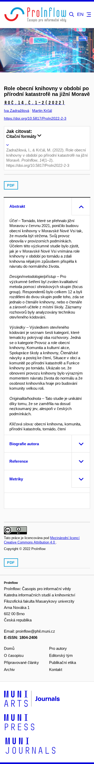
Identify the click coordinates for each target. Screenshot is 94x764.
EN (80, 14)
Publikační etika (62, 662)
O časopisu (14, 655)
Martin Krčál (42, 110)
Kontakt (55, 669)
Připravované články (21, 662)
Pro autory (58, 648)
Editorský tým (61, 655)
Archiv (9, 669)
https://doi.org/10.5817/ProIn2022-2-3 (35, 118)
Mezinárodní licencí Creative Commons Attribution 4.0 (42, 540)
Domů (9, 648)
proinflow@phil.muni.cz (35, 631)
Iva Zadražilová (16, 110)
